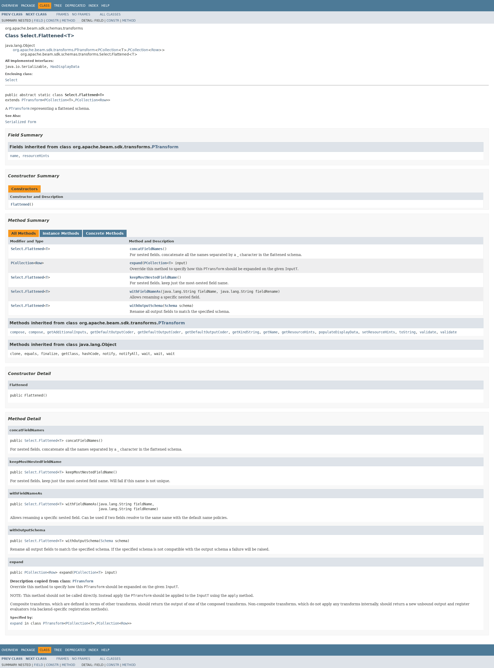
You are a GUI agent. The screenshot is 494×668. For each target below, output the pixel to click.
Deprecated (75, 5)
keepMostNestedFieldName (153, 277)
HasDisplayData (64, 67)
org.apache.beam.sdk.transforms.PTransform (54, 50)
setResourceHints (378, 332)
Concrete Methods (104, 233)
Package (28, 5)
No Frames (81, 14)
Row (155, 50)
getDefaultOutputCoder (112, 332)
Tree (58, 5)
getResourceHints (298, 332)
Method (68, 20)
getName (270, 332)
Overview (10, 5)
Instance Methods (61, 233)
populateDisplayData (338, 332)
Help (105, 5)
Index (93, 5)
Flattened (20, 204)
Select (11, 80)
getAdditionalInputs (66, 332)
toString (407, 332)
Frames (62, 14)
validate (428, 332)
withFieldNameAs (145, 291)
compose (17, 332)
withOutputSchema (146, 306)
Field (38, 20)
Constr (52, 20)
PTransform (32, 100)
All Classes (110, 14)
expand (136, 263)
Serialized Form (20, 122)
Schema (171, 306)
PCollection (108, 50)
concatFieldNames (146, 249)
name (14, 156)
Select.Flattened (27, 249)
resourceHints (35, 156)
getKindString (245, 332)
